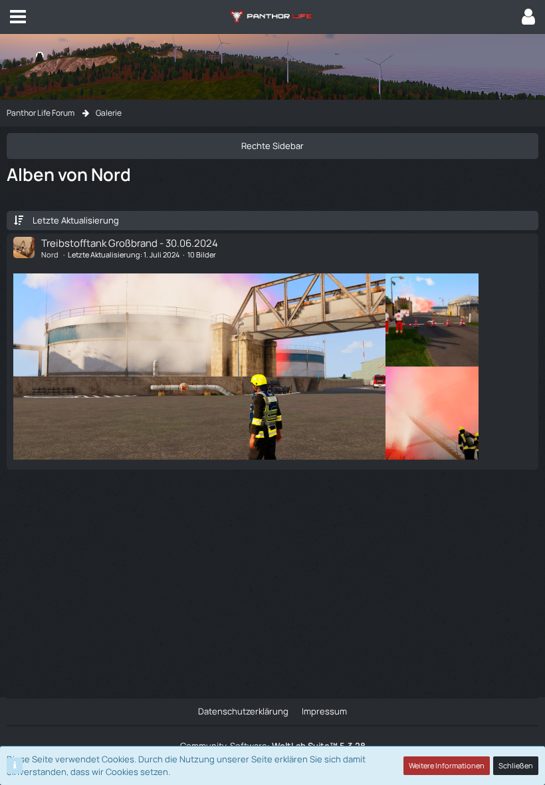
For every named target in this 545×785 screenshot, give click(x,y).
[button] (18, 16)
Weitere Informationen (447, 765)
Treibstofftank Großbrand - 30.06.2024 (129, 243)
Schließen (515, 765)
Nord (49, 254)
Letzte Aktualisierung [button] (76, 220)
